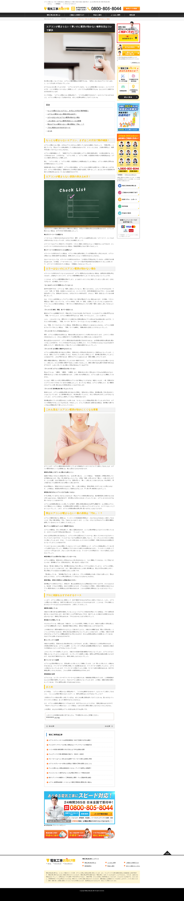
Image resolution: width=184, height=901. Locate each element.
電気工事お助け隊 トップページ (90, 858)
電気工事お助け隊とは (90, 862)
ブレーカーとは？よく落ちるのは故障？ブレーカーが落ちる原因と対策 (70, 759)
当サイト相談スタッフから (133, 866)
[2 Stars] (48, 717)
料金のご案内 (110, 866)
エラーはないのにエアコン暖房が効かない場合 (63, 117)
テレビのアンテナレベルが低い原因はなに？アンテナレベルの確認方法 (70, 745)
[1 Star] (47, 717)
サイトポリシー (68, 863)
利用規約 (58, 3)
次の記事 (107, 726)
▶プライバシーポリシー (58, 825)
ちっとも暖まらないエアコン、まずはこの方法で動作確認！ (68, 111)
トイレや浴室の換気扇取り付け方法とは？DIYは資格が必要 (67, 749)
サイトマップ (57, 863)
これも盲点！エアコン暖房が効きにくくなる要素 (64, 121)
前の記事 (51, 726)
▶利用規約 (47, 825)
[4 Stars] (51, 717)
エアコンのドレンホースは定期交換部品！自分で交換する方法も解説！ (70, 740)
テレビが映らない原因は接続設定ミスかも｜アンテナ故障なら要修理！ (70, 768)
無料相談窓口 (88, 866)
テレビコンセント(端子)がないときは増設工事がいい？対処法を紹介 (69, 773)
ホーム (50, 3)
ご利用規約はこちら (135, 62)
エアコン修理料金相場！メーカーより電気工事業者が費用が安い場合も (70, 782)
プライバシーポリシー (70, 3)
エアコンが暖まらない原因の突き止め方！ (62, 114)
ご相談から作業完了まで (132, 862)
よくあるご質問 (112, 862)
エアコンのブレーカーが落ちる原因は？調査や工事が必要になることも (70, 763)
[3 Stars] (50, 717)
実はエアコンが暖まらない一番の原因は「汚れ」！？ (65, 124)
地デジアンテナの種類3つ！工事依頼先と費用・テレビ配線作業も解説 (70, 777)
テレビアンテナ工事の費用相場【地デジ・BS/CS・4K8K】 (66, 754)
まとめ (49, 131)
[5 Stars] (53, 717)
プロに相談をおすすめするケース (58, 127)
